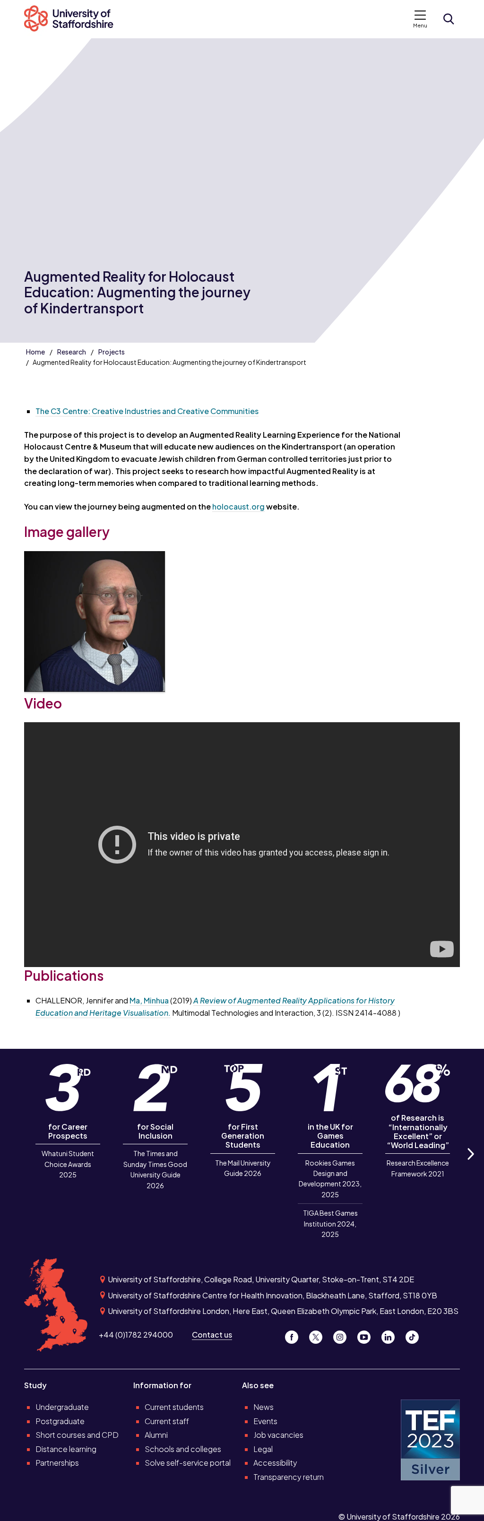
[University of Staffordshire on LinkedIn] (391, 1335)
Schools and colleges (183, 1449)
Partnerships (57, 1463)
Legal (263, 1449)
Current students (174, 1407)
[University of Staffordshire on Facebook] (295, 1335)
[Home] (73, 19)
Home (35, 351)
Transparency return (288, 1477)
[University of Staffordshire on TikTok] (415, 1335)
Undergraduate (62, 1407)
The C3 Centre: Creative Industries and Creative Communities (147, 411)
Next (470, 1164)
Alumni (156, 1435)
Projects (111, 351)
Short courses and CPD (77, 1435)
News (263, 1407)
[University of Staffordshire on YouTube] (367, 1335)
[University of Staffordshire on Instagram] (343, 1335)
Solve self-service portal (188, 1463)
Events (265, 1421)
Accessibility (275, 1463)
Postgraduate (60, 1421)
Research (71, 351)
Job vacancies (278, 1435)
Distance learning (65, 1449)
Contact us (212, 1335)
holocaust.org (238, 506)
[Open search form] (448, 19)
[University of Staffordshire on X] (319, 1335)
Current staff (167, 1421)
